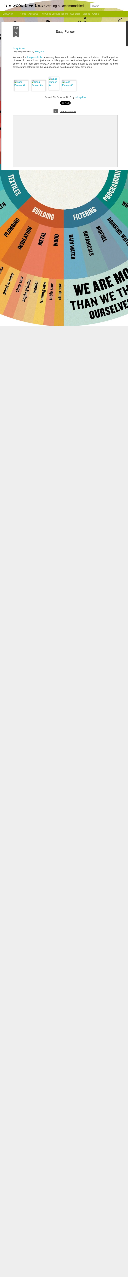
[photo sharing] (14, 45)
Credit (95, 13)
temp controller (35, 57)
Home (23, 13)
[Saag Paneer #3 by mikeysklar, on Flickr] (38, 85)
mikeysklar (39, 51)
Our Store (75, 13)
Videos (86, 13)
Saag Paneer (65, 31)
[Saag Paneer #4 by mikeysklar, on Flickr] (54, 85)
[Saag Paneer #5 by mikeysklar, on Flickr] (69, 85)
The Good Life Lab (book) (54, 13)
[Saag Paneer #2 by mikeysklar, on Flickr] (21, 85)
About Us (33, 13)
